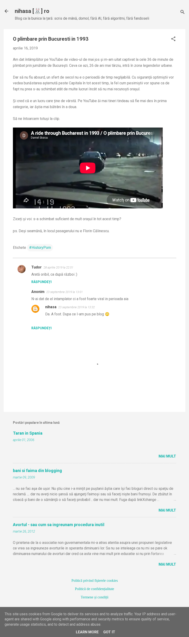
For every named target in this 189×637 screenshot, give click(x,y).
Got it (109, 632)
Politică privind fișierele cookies (94, 580)
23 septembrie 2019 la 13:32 (76, 307)
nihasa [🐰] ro (32, 11)
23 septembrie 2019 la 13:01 (64, 292)
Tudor (36, 267)
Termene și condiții (94, 597)
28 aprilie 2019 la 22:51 (58, 267)
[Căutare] (182, 13)
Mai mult (167, 456)
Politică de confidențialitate (94, 589)
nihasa (50, 307)
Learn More (87, 632)
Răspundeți (41, 282)
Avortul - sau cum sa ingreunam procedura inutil (58, 524)
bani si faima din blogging (37, 470)
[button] (173, 39)
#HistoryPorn (40, 247)
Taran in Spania (27, 433)
